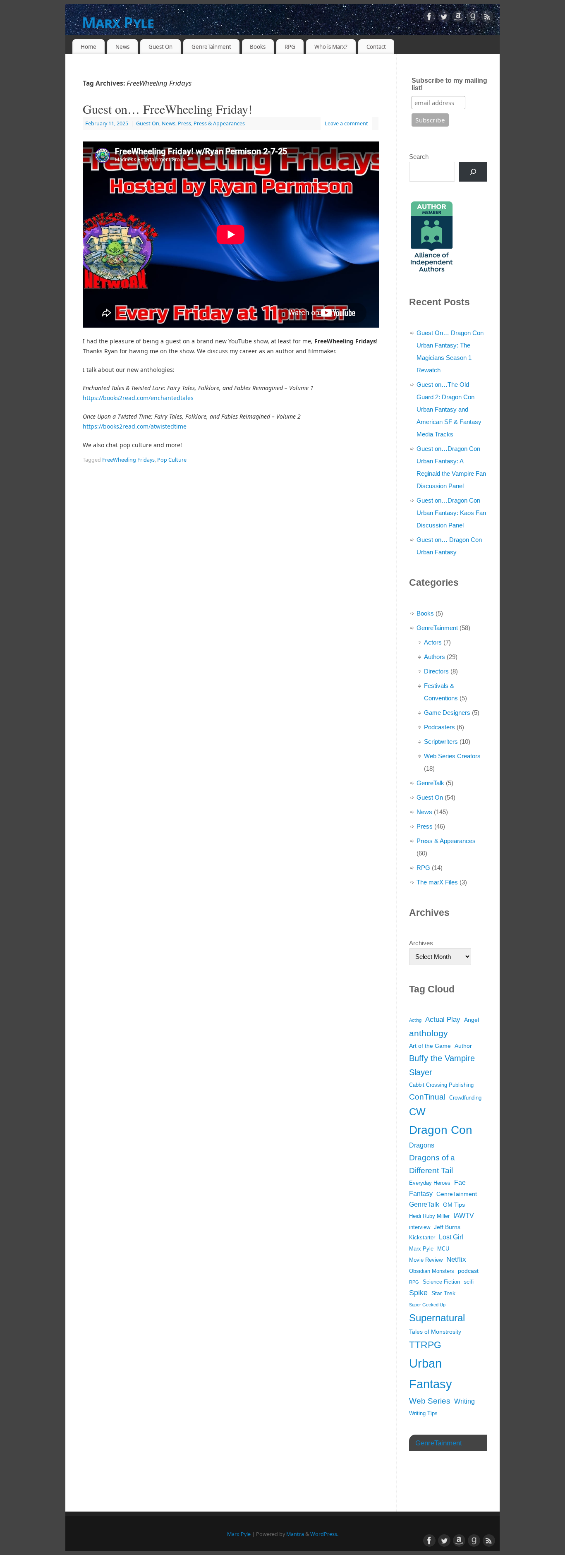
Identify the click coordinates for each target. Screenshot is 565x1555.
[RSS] (487, 18)
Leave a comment (346, 123)
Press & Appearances (219, 123)
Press (184, 123)
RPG (290, 46)
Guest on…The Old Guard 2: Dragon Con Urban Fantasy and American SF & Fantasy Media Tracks (449, 409)
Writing (464, 1401)
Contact (376, 46)
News (122, 46)
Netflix (456, 1259)
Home (88, 46)
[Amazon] (458, 18)
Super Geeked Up (427, 1304)
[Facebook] (429, 18)
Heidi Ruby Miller (429, 1216)
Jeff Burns (447, 1227)
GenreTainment (211, 46)
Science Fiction (441, 1282)
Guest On (160, 46)
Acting (415, 1020)
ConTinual (427, 1096)
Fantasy (421, 1193)
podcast (468, 1270)
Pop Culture (172, 459)
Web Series (429, 1401)
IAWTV (463, 1215)
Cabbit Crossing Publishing (441, 1085)
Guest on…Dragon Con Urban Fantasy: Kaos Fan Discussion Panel (451, 513)
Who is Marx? (330, 46)
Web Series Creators (452, 756)
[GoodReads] (473, 18)
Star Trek (443, 1293)
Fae (460, 1182)
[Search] (473, 172)
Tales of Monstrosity (435, 1331)
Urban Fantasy (430, 1373)
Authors (434, 656)
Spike (418, 1293)
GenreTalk (430, 782)
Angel (471, 1019)
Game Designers (447, 712)
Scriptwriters (441, 741)
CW (417, 1111)
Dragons (421, 1145)
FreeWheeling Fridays (128, 459)
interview (419, 1227)
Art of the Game (430, 1045)
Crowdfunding (465, 1098)
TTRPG (425, 1344)
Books (258, 46)
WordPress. (324, 1534)
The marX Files (437, 882)
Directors (436, 671)
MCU (443, 1249)
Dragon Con (440, 1130)
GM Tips (454, 1204)
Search (419, 156)
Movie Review (426, 1260)
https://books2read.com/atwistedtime (135, 426)
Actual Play (442, 1019)
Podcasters (439, 727)
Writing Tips (423, 1413)
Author (463, 1045)
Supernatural (437, 1317)
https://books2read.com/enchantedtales (138, 398)
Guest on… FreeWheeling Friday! (167, 109)
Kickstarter (422, 1238)
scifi (469, 1281)
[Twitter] (444, 18)
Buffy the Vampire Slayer (442, 1065)
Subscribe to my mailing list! (449, 84)
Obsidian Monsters (431, 1271)
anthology (428, 1033)
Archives (421, 942)
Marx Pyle (118, 22)
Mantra (295, 1534)
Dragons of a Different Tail (432, 1164)
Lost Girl (451, 1237)
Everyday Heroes (429, 1183)
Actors (433, 642)
